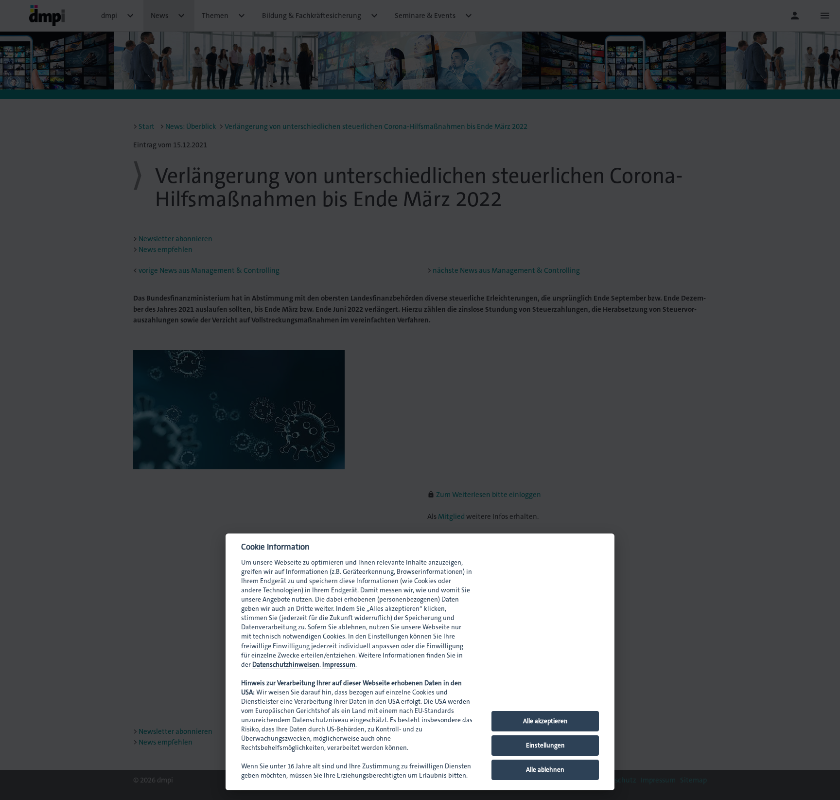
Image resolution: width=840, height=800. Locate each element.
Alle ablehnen (545, 769)
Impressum (338, 664)
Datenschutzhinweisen (285, 664)
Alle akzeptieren (545, 721)
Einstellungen (545, 745)
